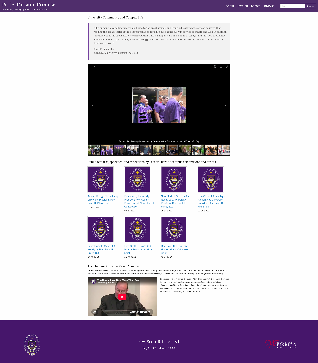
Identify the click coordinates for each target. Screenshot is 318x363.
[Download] (221, 66)
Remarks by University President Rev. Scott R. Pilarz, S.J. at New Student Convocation (139, 201)
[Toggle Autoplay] (215, 66)
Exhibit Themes (249, 6)
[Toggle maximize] (227, 66)
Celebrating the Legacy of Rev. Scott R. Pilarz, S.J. (29, 6)
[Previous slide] (92, 106)
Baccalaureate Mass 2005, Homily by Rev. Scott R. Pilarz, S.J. (102, 249)
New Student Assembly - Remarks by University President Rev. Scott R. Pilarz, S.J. (211, 201)
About (230, 6)
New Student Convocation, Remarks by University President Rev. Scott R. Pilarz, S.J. (175, 201)
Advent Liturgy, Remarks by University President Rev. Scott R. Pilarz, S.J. (103, 199)
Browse (269, 6)
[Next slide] (225, 106)
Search (310, 6)
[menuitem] (230, 6)
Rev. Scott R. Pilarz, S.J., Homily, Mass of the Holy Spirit (138, 249)
